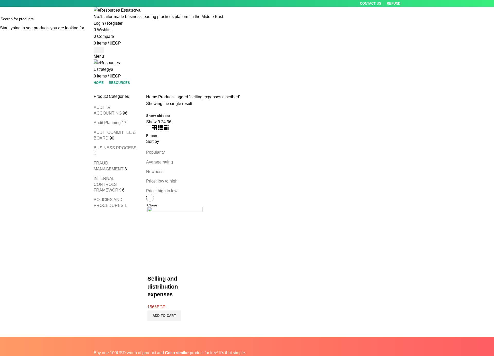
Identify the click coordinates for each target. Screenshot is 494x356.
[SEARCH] (487, 19)
